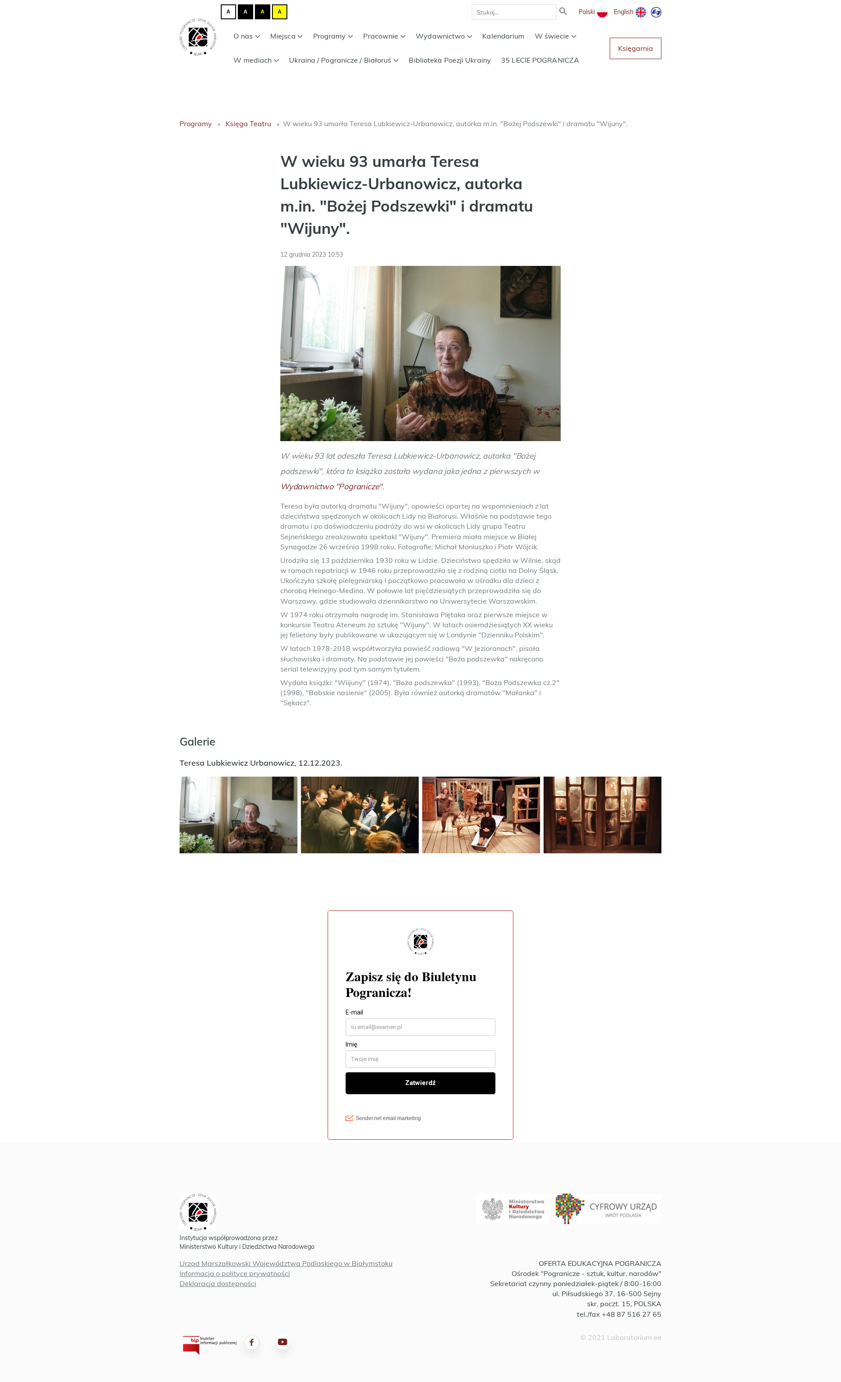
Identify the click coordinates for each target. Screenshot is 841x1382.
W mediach (252, 60)
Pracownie (380, 36)
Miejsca (283, 36)
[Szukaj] (563, 12)
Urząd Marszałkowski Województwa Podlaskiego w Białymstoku (286, 1263)
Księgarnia (635, 48)
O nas (243, 36)
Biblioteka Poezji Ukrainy (450, 60)
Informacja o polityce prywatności (235, 1273)
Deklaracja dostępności (218, 1283)
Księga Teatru (248, 123)
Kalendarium (503, 36)
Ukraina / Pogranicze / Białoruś (340, 60)
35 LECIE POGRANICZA (540, 60)
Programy (329, 36)
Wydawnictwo (440, 36)
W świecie (552, 36)
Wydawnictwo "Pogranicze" (331, 486)
